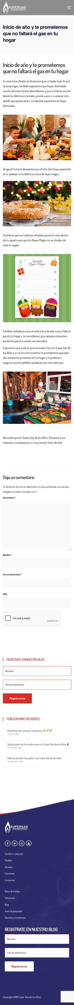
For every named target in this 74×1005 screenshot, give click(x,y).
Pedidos (8, 860)
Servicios (9, 867)
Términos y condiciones (15, 917)
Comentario (9, 497)
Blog (7, 904)
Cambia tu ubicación (14, 853)
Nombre (7, 554)
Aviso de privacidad (13, 911)
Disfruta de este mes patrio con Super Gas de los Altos (34, 758)
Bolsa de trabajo (12, 891)
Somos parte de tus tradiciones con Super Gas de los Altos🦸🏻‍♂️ (38, 744)
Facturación (10, 897)
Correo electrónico (12, 574)
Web (5, 594)
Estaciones (10, 873)
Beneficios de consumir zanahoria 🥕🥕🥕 (29, 730)
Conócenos (10, 880)
